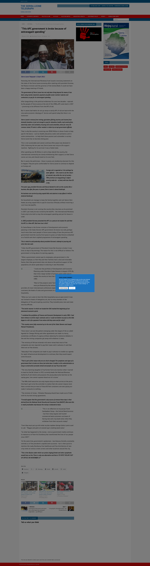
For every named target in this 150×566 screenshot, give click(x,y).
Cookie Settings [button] (63, 288)
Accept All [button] (72, 288)
